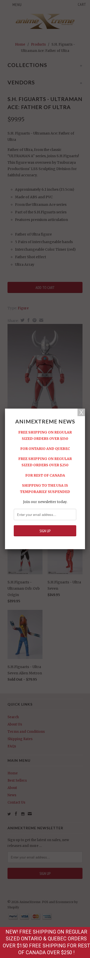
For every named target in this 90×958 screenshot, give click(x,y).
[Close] (81, 412)
